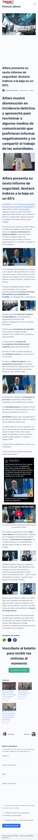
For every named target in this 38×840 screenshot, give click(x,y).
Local (31, 90)
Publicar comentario (11, 826)
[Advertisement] (19, 52)
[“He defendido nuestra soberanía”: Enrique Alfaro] (25, 686)
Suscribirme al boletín (19, 670)
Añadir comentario (9, 783)
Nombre (5, 756)
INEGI (6, 222)
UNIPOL (7, 297)
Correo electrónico (9, 765)
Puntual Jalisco (11, 6)
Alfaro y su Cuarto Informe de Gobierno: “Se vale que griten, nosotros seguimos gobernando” (9, 715)
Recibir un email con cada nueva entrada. (19, 820)
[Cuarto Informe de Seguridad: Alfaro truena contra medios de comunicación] (9, 686)
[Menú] (35, 4)
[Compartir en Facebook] (15, 640)
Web (3, 774)
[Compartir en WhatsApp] (4, 640)
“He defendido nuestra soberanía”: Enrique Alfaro (24, 692)
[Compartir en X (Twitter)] (9, 640)
